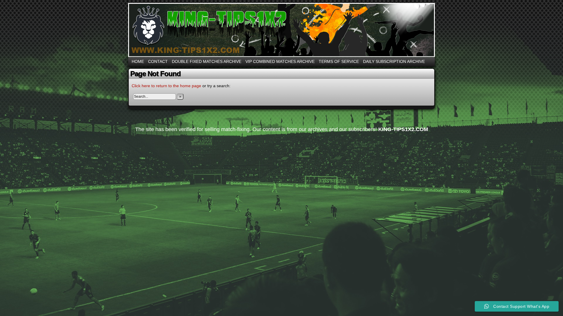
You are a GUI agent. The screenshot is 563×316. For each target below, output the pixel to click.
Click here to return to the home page (166, 85)
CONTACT (158, 61)
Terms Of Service (339, 61)
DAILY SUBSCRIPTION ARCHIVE (394, 61)
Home (138, 61)
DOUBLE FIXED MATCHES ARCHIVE (206, 61)
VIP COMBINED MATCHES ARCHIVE (280, 61)
